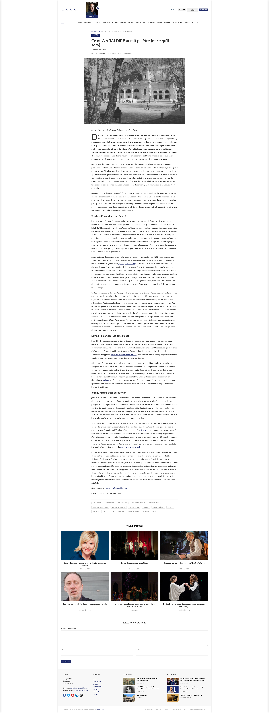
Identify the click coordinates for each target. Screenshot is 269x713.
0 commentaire (128, 53)
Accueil (79, 22)
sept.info (95, 511)
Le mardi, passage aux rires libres (134, 563)
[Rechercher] (198, 22)
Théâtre (99, 31)
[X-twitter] (66, 9)
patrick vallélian (158, 507)
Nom (63, 649)
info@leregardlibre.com (80, 690)
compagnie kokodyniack (100, 507)
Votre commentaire (69, 628)
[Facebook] (62, 9)
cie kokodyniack (154, 503)
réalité (170, 507)
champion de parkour (138, 503)
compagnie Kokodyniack (130, 447)
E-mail (138, 649)
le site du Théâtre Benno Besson (123, 355)
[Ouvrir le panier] (203, 22)
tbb (104, 511)
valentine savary (133, 511)
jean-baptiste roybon (118, 507)
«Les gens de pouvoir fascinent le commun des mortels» (85, 604)
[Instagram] (70, 9)
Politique (106, 22)
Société (115, 22)
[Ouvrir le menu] (62, 23)
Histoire (131, 22)
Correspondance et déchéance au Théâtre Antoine (184, 563)
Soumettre (66, 661)
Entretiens (97, 22)
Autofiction (110, 503)
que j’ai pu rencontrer (126, 264)
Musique (167, 22)
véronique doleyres (149, 511)
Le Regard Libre (103, 53)
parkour (106, 380)
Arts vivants (188, 22)
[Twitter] (68, 695)
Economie (123, 22)
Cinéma (159, 22)
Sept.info (144, 430)
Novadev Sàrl (100, 709)
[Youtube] (74, 9)
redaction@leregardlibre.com (116, 488)
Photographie (177, 22)
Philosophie (140, 22)
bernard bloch (122, 503)
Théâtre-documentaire (116, 511)
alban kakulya (97, 503)
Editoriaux (88, 22)
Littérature (151, 22)
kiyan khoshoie (134, 507)
